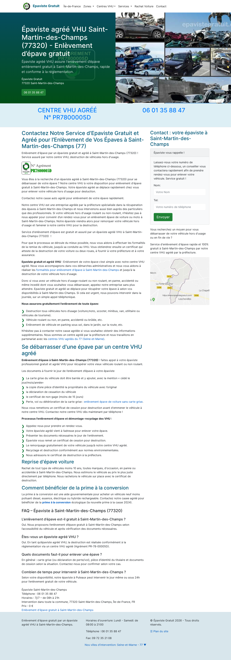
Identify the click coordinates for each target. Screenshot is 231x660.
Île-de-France (72, 6)
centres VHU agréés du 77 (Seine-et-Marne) (76, 339)
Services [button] (124, 6)
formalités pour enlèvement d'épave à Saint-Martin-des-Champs (77, 270)
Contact (161, 6)
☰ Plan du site (159, 631)
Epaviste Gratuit (46, 6)
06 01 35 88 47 (33, 92)
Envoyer (163, 217)
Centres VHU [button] (105, 6)
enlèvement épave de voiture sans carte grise (113, 401)
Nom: (157, 185)
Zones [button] (87, 6)
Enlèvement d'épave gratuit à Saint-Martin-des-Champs (57, 610)
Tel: (156, 200)
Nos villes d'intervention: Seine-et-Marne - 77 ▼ (115, 644)
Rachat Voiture (144, 6)
